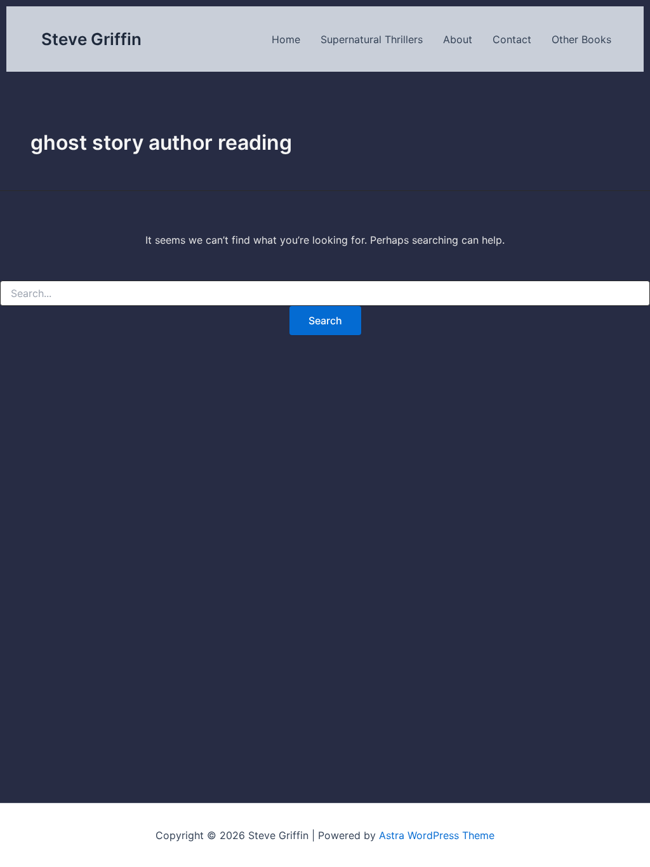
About (457, 39)
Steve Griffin (91, 39)
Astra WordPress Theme (436, 835)
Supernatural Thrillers (372, 39)
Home (286, 39)
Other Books (581, 39)
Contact (512, 39)
